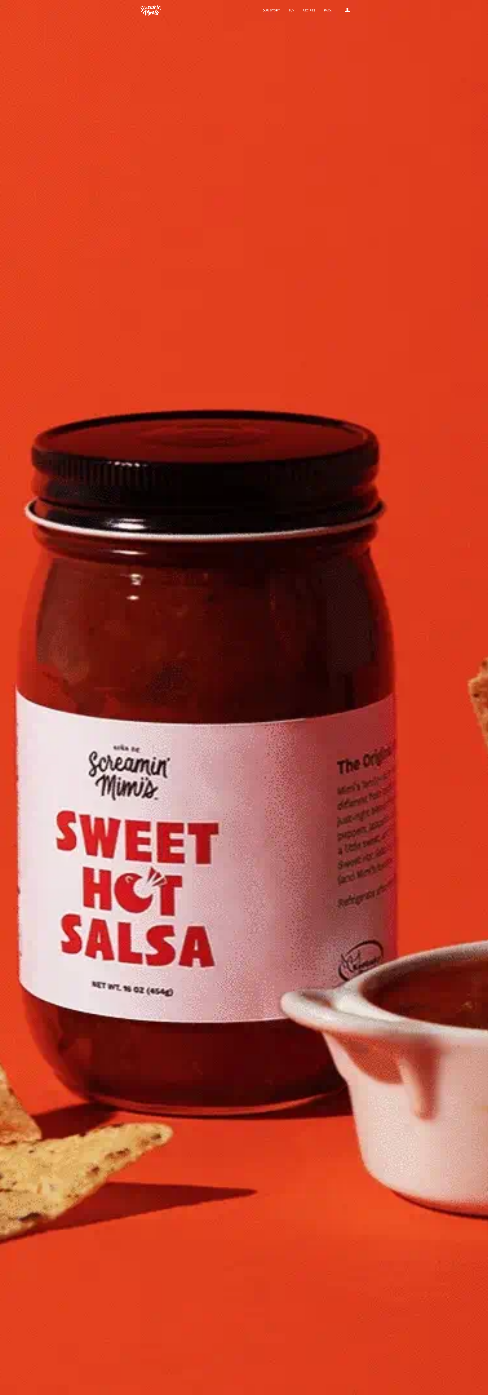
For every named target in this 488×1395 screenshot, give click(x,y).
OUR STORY (271, 10)
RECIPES (309, 10)
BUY (291, 10)
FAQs (328, 10)
